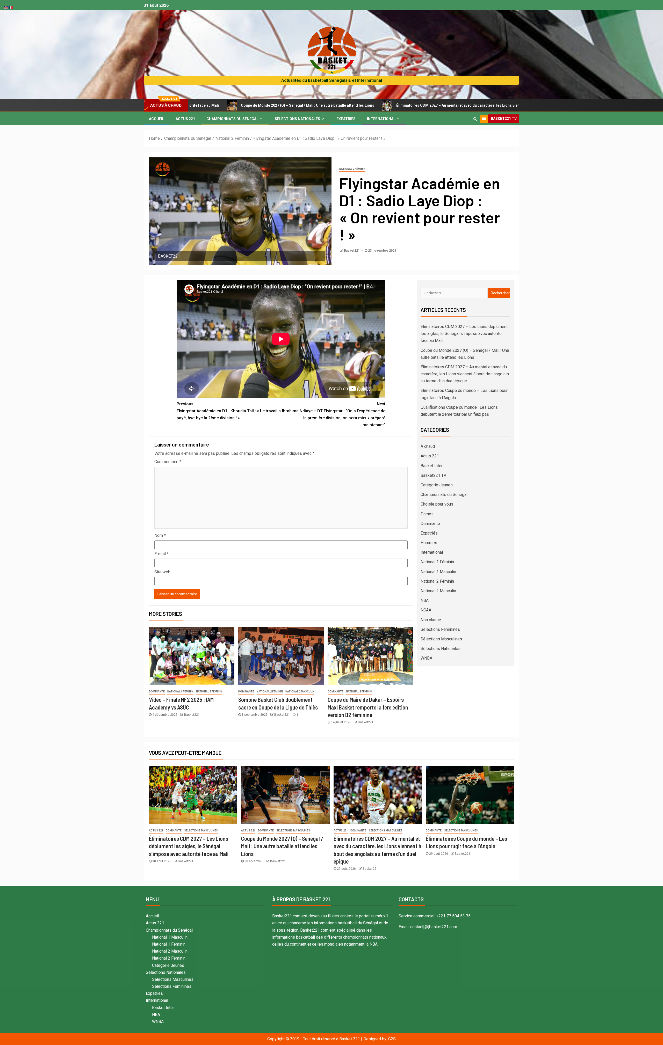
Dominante (157, 691)
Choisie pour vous (437, 504)
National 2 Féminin (352, 168)
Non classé (431, 619)
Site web (162, 571)
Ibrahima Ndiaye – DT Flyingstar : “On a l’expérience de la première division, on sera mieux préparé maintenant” (333, 414)
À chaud (428, 446)
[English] (6, 7)
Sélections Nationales (297, 119)
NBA (425, 600)
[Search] (475, 119)
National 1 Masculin (438, 571)
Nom (160, 535)
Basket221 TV (433, 475)
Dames (427, 513)
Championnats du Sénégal (232, 119)
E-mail (161, 553)
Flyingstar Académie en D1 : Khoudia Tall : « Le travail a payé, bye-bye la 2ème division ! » (229, 410)
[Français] (11, 7)
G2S (392, 1038)
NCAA (426, 610)
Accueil (156, 119)
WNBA (426, 658)
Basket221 (352, 250)
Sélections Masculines (441, 639)
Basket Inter (432, 465)
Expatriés (346, 119)
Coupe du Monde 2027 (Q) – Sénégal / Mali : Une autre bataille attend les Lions (238, 105)
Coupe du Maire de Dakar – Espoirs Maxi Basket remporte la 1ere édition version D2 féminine (368, 707)
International (381, 119)
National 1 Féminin (180, 691)
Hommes (429, 542)
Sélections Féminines (440, 629)
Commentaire (167, 461)
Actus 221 (185, 119)
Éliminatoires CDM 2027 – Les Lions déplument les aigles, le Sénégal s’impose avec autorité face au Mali (464, 333)
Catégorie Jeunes (437, 485)
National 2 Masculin (299, 691)
